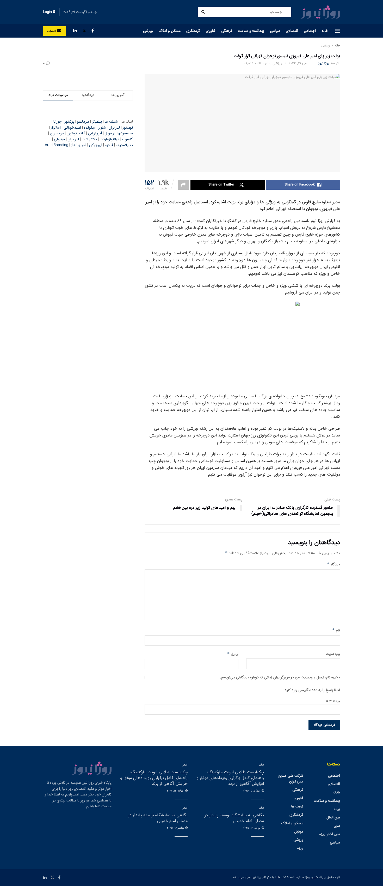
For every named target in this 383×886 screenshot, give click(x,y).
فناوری (210, 31)
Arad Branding (56, 145)
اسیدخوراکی (72, 127)
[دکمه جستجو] (203, 12)
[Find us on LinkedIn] (75, 31)
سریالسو (83, 121)
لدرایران (114, 127)
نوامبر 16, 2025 (252, 828)
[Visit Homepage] (320, 12)
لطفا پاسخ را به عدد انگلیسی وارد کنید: (311, 690)
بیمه (337, 809)
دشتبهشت (89, 139)
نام (336, 630)
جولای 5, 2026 (252, 791)
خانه (325, 31)
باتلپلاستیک (124, 145)
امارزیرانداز (78, 145)
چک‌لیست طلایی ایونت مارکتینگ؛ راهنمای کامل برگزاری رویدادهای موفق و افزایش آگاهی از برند (230, 778)
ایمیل (232, 654)
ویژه (300, 848)
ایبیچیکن (95, 145)
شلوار (102, 127)
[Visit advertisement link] (88, 77)
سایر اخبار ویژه (329, 834)
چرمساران (57, 133)
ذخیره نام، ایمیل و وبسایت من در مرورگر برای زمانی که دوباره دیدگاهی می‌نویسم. (280, 677)
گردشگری (193, 31)
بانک (336, 792)
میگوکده (90, 127)
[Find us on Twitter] (84, 31)
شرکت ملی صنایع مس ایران (290, 778)
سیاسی (275, 31)
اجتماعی (310, 31)
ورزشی (148, 31)
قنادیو (109, 145)
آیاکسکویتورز (76, 133)
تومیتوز (128, 127)
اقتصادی (292, 31)
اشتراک (52, 30)
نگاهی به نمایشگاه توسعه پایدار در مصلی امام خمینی (234, 818)
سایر (337, 826)
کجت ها (297, 806)
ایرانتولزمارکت (109, 139)
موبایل (298, 831)
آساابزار (56, 127)
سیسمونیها (125, 133)
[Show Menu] (337, 31)
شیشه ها (111, 121)
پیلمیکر (97, 121)
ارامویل (110, 133)
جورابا (57, 121)
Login (48, 12)
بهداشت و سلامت (251, 31)
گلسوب (127, 139)
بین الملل (333, 817)
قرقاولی (59, 139)
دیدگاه (333, 564)
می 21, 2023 (298, 63)
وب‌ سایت (333, 654)
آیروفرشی (95, 133)
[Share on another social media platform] (183, 185)
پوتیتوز (69, 121)
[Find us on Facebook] (92, 31)
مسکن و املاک (170, 31)
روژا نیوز (323, 63)
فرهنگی (226, 31)
